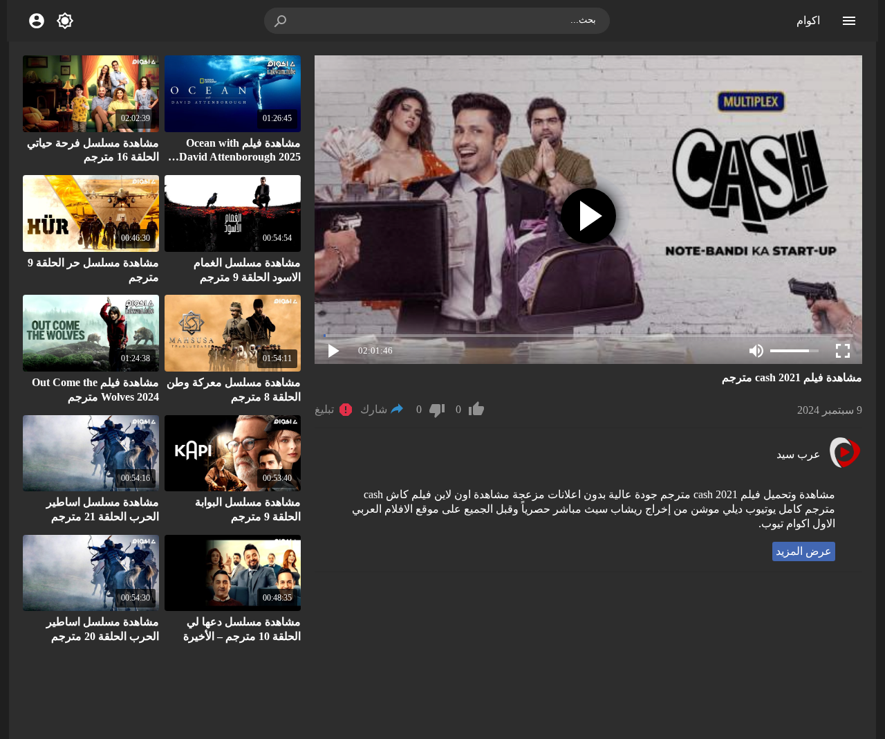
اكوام (808, 20)
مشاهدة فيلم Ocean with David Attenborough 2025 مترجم (240, 157)
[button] (281, 21)
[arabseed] (844, 466)
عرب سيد (798, 454)
